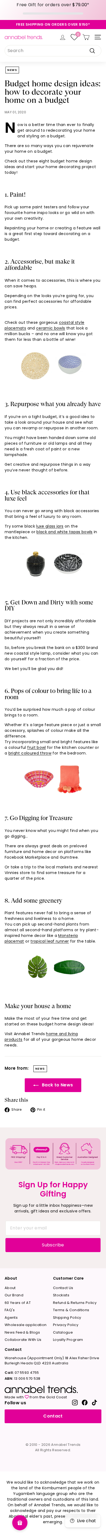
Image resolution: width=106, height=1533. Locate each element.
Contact (53, 1416)
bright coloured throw (29, 753)
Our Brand (14, 1295)
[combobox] (53, 50)
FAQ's (10, 1310)
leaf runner (57, 941)
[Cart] (86, 37)
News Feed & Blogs (22, 1332)
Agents (11, 1317)
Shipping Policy (67, 1317)
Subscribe (53, 1245)
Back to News (57, 1085)
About (10, 1287)
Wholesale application (25, 1324)
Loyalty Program (68, 1339)
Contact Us (63, 1287)
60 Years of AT (18, 1302)
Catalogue (63, 1332)
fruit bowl (36, 747)
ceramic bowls (50, 328)
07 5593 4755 (22, 1372)
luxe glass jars (49, 526)
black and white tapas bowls (64, 532)
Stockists (61, 1295)
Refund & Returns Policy (74, 1302)
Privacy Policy (65, 1324)
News (12, 70)
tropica (37, 941)
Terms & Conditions (71, 1310)
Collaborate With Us (23, 1339)
